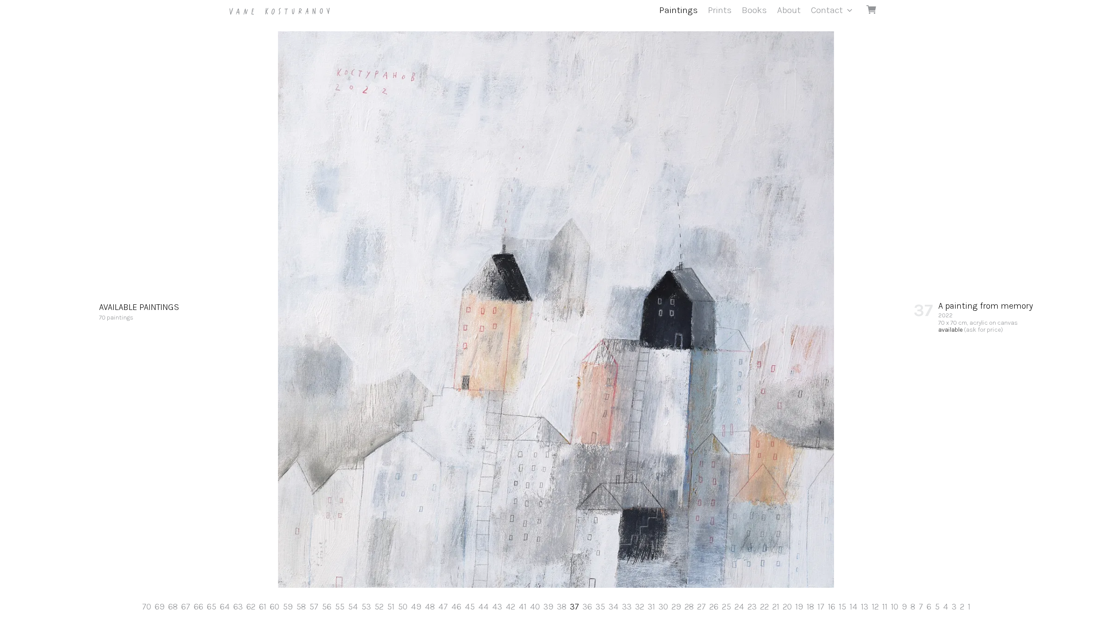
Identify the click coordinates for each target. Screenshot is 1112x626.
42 (510, 607)
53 (366, 607)
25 (726, 607)
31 (651, 607)
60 (274, 607)
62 (250, 607)
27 (701, 607)
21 (775, 607)
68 (173, 607)
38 (561, 607)
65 (211, 607)
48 (430, 607)
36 (587, 607)
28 (689, 607)
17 (820, 607)
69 (160, 607)
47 (443, 607)
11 (884, 607)
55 (339, 607)
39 (548, 607)
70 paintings (139, 311)
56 (326, 607)
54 (353, 607)
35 (600, 607)
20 (787, 607)
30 (663, 607)
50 (402, 607)
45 (470, 607)
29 (676, 607)
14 (853, 607)
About (789, 10)
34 (614, 607)
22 (764, 607)
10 (894, 607)
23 (752, 607)
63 (238, 607)
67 (185, 607)
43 (497, 607)
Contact (827, 10)
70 (146, 607)
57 (313, 607)
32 (639, 607)
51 (390, 607)
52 (379, 607)
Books (754, 10)
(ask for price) (983, 329)
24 (739, 607)
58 (301, 607)
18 (810, 607)
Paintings (678, 10)
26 (713, 607)
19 (799, 607)
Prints (719, 10)
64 (225, 607)
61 (262, 607)
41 (522, 607)
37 (574, 607)
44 (483, 607)
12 (875, 607)
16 (831, 607)
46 (456, 607)
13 (864, 607)
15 (842, 607)
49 (416, 607)
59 (288, 607)
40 (535, 607)
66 (198, 607)
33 (627, 607)
